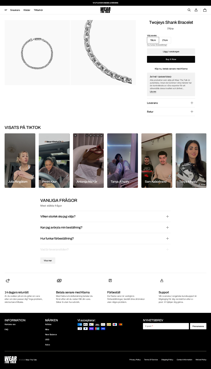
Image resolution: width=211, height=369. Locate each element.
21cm (166, 41)
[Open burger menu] (6, 10)
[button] (189, 10)
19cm (154, 41)
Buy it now (171, 59)
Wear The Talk (31, 360)
